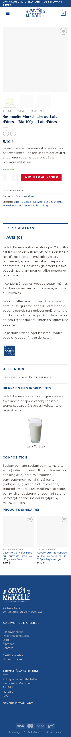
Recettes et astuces (16, 635)
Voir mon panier (13, 659)
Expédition (9, 687)
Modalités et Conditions (18, 683)
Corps (27, 202)
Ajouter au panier (41, 177)
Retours (8, 691)
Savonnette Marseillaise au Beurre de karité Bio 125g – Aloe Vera (17, 555)
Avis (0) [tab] (14, 237)
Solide (36, 205)
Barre (19, 202)
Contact (8, 648)
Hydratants (38, 202)
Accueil (8, 111)
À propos (8, 644)
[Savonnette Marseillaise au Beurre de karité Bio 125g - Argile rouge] (52, 531)
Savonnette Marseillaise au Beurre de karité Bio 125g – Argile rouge (52, 555)
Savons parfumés (31, 111)
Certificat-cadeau (14, 655)
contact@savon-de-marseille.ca (23, 611)
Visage (45, 205)
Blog (6, 639)
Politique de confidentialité (20, 679)
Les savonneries (13, 631)
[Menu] (7, 13)
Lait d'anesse (24, 205)
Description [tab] (20, 228)
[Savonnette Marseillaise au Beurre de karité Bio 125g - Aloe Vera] (18, 531)
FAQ (5, 695)
